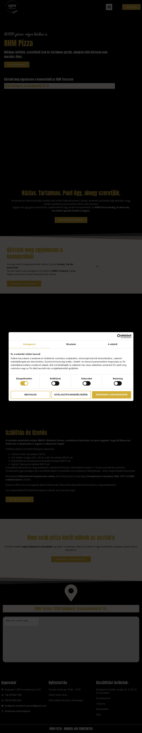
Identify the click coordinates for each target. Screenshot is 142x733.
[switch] (55, 383)
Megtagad (30, 395)
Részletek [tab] (71, 344)
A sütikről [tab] (112, 344)
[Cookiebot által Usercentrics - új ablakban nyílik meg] (119, 336)
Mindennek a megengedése (111, 395)
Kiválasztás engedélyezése (71, 395)
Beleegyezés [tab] (29, 344)
